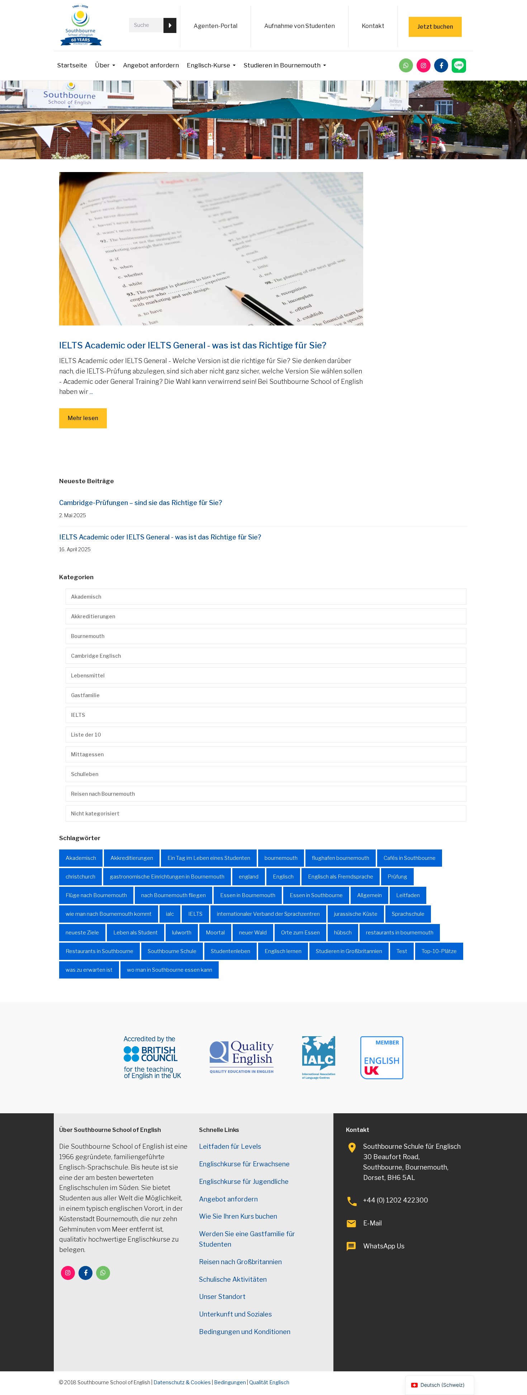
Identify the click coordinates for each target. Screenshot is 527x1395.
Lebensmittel (88, 675)
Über (102, 65)
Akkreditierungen (93, 616)
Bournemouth (87, 636)
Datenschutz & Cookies (182, 1382)
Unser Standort (222, 1296)
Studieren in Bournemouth (282, 65)
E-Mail (372, 1223)
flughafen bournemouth (340, 858)
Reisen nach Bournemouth (103, 794)
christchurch (80, 876)
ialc (170, 914)
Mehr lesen (83, 418)
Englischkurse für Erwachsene (244, 1164)
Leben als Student (135, 932)
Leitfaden (408, 895)
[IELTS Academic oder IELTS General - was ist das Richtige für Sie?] (211, 248)
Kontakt (373, 26)
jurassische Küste (356, 914)
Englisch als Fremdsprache (340, 876)
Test (402, 951)
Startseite (72, 65)
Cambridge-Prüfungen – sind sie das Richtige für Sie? (140, 502)
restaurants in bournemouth (399, 932)
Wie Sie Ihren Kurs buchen (238, 1216)
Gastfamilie (85, 695)
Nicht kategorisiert (95, 813)
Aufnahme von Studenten (299, 26)
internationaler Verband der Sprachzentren (268, 914)
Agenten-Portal (215, 26)
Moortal (215, 932)
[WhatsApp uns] (406, 65)
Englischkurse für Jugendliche (244, 1181)
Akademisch (86, 597)
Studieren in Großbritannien (349, 951)
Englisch (283, 876)
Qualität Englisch (269, 1382)
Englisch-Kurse (208, 65)
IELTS (78, 715)
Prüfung (397, 876)
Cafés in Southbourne (410, 858)
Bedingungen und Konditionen (244, 1332)
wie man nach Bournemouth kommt (109, 914)
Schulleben (84, 774)
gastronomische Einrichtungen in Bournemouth (167, 876)
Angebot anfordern (151, 65)
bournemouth (281, 858)
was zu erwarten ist (89, 970)
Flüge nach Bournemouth (96, 895)
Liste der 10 (86, 735)
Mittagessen (87, 754)
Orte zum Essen (300, 932)
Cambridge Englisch (96, 656)
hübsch (343, 932)
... (91, 391)
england (248, 876)
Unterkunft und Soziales (235, 1314)
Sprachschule (408, 914)
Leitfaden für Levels (230, 1146)
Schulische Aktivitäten (233, 1279)
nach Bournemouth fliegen (173, 895)
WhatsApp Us (383, 1246)
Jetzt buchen (435, 26)
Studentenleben (230, 951)
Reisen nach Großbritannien (240, 1262)
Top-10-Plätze (439, 951)
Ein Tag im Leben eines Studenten (208, 858)
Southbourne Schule (172, 951)
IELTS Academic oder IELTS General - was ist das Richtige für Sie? (192, 345)
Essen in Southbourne (316, 895)
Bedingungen (230, 1382)
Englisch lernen (283, 951)
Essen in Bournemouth (247, 895)
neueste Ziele (82, 932)
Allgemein (369, 895)
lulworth (181, 932)
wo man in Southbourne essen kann (169, 970)
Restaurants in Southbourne (99, 951)
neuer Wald (253, 932)
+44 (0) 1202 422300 (395, 1200)
